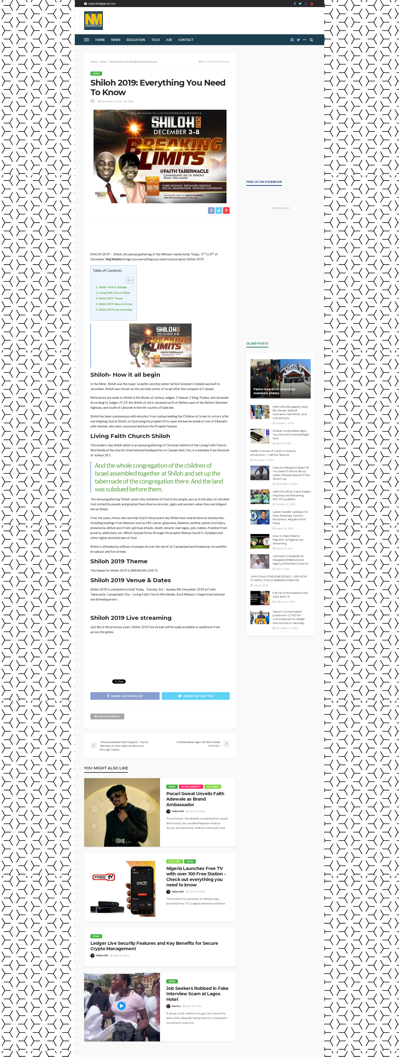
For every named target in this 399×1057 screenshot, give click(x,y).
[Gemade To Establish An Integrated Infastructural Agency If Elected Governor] (259, 561)
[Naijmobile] (93, 20)
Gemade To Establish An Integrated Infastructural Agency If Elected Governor (290, 559)
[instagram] (306, 3)
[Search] (311, 39)
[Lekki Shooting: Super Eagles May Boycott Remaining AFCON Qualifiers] (260, 497)
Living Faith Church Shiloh (114, 292)
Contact (186, 40)
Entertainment (191, 786)
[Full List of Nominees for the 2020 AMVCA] (260, 598)
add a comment (109, 716)
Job (169, 40)
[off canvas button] (86, 39)
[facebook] (294, 3)
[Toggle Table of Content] (127, 280)
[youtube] (312, 3)
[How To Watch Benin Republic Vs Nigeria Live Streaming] (259, 541)
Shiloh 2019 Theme (111, 298)
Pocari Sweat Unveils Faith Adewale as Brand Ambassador (195, 799)
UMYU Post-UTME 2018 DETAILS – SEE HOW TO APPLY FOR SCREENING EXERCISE (278, 578)
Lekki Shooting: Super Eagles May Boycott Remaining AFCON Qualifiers (292, 495)
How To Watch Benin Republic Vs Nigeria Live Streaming (288, 539)
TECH (155, 40)
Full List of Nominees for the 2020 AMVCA (290, 594)
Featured (213, 786)
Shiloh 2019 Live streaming (115, 309)
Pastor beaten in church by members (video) (274, 391)
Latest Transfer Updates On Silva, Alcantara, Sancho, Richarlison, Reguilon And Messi (290, 517)
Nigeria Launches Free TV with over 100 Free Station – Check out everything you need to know (196, 876)
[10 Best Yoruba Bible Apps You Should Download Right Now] (259, 436)
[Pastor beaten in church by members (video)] (280, 379)
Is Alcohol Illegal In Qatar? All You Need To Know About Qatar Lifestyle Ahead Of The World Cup (291, 473)
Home (100, 40)
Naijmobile (178, 811)
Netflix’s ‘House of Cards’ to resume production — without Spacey (273, 452)
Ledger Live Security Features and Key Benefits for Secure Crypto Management (154, 946)
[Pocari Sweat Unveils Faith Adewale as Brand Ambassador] (122, 812)
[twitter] (300, 3)
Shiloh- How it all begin (113, 287)
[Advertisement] (160, 232)
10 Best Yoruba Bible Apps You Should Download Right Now (291, 434)
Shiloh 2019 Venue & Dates (115, 304)
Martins (176, 1006)
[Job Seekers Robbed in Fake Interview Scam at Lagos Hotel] (122, 1007)
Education (136, 40)
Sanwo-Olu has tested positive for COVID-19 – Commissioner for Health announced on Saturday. (289, 617)
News (115, 40)
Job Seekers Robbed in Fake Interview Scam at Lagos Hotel (197, 994)
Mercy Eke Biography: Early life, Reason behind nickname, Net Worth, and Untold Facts (290, 412)
